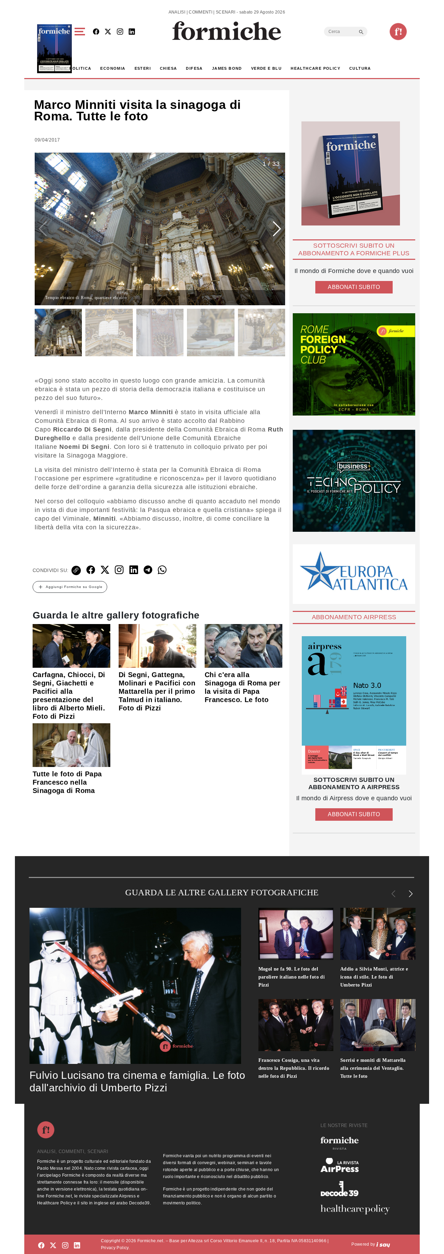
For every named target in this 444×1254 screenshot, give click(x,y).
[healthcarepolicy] (358, 1209)
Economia (112, 68)
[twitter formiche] (53, 1245)
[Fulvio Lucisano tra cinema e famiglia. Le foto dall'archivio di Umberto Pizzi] (135, 986)
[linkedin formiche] (77, 1245)
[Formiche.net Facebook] (96, 32)
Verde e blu (266, 68)
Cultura (360, 68)
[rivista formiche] (354, 705)
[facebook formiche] (41, 1245)
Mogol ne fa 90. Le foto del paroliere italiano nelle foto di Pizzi (291, 977)
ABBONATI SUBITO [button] (354, 287)
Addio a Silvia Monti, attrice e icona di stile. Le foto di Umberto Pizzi (374, 977)
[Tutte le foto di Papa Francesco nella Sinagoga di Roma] (71, 744)
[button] (81, 48)
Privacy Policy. (115, 1247)
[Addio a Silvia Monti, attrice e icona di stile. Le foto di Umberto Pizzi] (378, 934)
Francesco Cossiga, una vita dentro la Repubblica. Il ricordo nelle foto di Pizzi (294, 1068)
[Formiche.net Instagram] (120, 32)
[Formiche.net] (398, 31)
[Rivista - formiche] (358, 1143)
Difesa (194, 68)
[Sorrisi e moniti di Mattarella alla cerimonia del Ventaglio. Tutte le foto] (378, 1025)
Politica (80, 68)
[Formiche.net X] (108, 32)
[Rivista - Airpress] (358, 1165)
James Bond (227, 68)
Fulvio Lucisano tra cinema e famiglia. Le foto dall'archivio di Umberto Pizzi (137, 1081)
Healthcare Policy (315, 68)
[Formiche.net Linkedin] (132, 32)
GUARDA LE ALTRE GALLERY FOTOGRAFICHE (221, 892)
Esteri (143, 68)
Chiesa (168, 68)
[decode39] (358, 1188)
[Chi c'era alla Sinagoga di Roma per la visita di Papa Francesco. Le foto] (243, 645)
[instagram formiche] (65, 1245)
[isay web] (383, 1244)
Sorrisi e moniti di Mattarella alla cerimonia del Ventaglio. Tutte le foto (373, 1068)
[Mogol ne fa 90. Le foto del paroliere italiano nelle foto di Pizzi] (296, 934)
